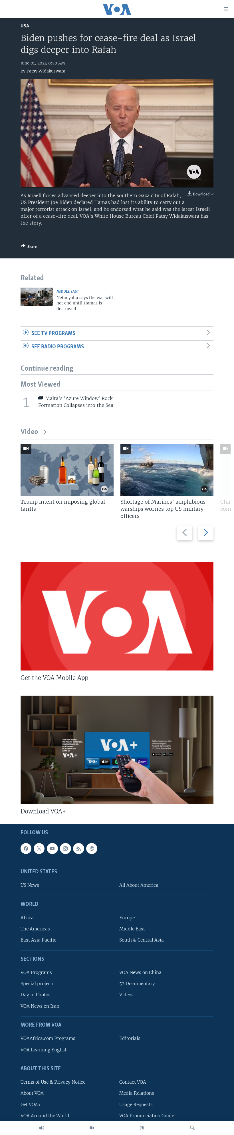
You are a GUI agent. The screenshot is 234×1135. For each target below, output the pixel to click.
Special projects (38, 983)
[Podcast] (91, 848)
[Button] (29, 247)
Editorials (129, 1038)
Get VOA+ (31, 1104)
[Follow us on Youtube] (52, 848)
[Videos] (91, 1128)
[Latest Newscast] (41, 1128)
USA (25, 26)
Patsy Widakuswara (46, 71)
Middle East (68, 292)
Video (29, 432)
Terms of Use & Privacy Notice (53, 1082)
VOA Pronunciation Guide (146, 1115)
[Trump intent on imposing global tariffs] (67, 470)
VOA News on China (140, 972)
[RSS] (78, 848)
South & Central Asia (141, 940)
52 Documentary (137, 983)
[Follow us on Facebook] (26, 848)
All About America (138, 885)
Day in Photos (36, 994)
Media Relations (136, 1093)
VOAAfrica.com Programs (48, 1038)
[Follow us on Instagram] (65, 848)
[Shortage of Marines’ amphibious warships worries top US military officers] (166, 470)
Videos (126, 994)
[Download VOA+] (117, 750)
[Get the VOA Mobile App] (117, 616)
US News (30, 885)
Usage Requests (136, 1104)
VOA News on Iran (40, 1006)
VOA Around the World (45, 1115)
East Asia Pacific (38, 940)
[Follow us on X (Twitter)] (39, 848)
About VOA (32, 1093)
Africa (27, 917)
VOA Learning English (44, 1049)
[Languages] (142, 1128)
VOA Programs (36, 972)
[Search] (192, 1128)
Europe (127, 917)
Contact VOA (132, 1082)
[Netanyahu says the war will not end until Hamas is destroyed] (37, 297)
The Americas (35, 929)
